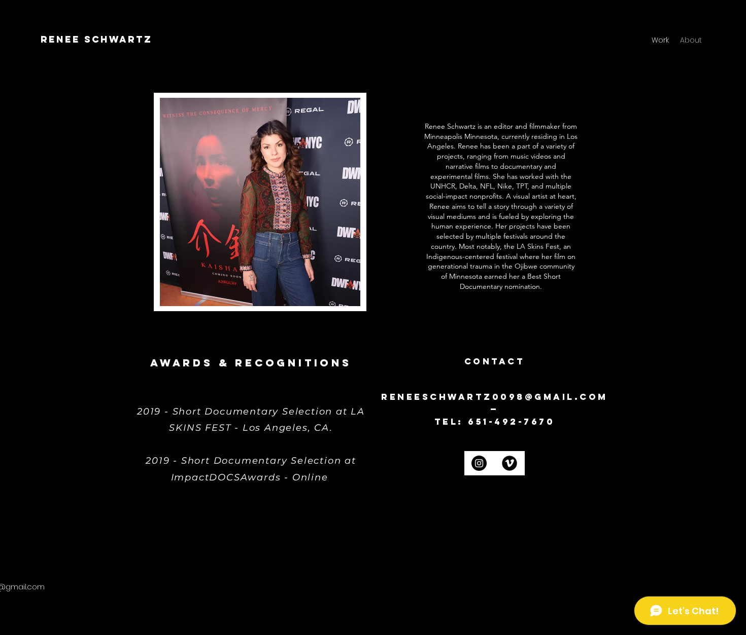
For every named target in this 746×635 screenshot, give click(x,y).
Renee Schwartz (96, 39)
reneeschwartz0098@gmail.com (494, 396)
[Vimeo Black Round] (509, 463)
